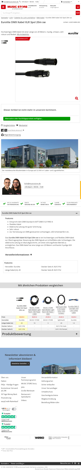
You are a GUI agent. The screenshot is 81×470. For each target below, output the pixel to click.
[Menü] (16, 407)
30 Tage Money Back (9, 394)
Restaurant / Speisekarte (26, 395)
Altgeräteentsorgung (12, 135)
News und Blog (17, 463)
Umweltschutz (47, 392)
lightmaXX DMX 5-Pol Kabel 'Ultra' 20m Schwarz (61, 310)
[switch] (14, 409)
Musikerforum (39, 469)
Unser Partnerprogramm (28, 378)
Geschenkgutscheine (49, 395)
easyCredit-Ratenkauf (9, 401)
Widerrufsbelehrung (71, 469)
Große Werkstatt (27, 391)
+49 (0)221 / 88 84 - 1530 (33, 187)
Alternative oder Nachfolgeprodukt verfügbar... (24, 118)
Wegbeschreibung (48, 399)
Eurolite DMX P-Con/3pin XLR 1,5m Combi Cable (73, 309)
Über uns (4, 377)
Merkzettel (23, 125)
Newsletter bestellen (19, 363)
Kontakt (4, 463)
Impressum (52, 469)
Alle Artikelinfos (23, 34)
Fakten (3, 381)
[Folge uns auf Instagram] (75, 463)
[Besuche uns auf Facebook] (72, 463)
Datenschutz (60, 469)
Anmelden (66, 2)
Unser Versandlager (49, 388)
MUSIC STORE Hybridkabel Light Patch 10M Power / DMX (34, 311)
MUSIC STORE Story (29, 383)
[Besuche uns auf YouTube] (79, 463)
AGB (78, 469)
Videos (24, 400)
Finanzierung (6, 398)
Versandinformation (49, 377)
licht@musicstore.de (11, 2)
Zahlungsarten (47, 381)
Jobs (23, 387)
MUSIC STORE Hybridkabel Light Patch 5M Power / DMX (48, 311)
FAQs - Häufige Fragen (9, 384)
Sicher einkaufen (48, 384)
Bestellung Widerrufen (50, 402)
